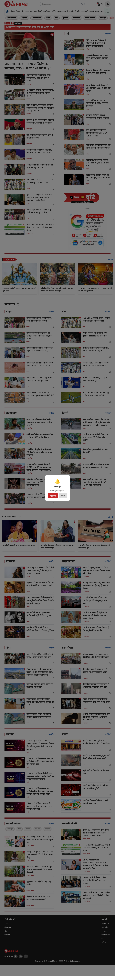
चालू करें (53, 496)
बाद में (63, 496)
